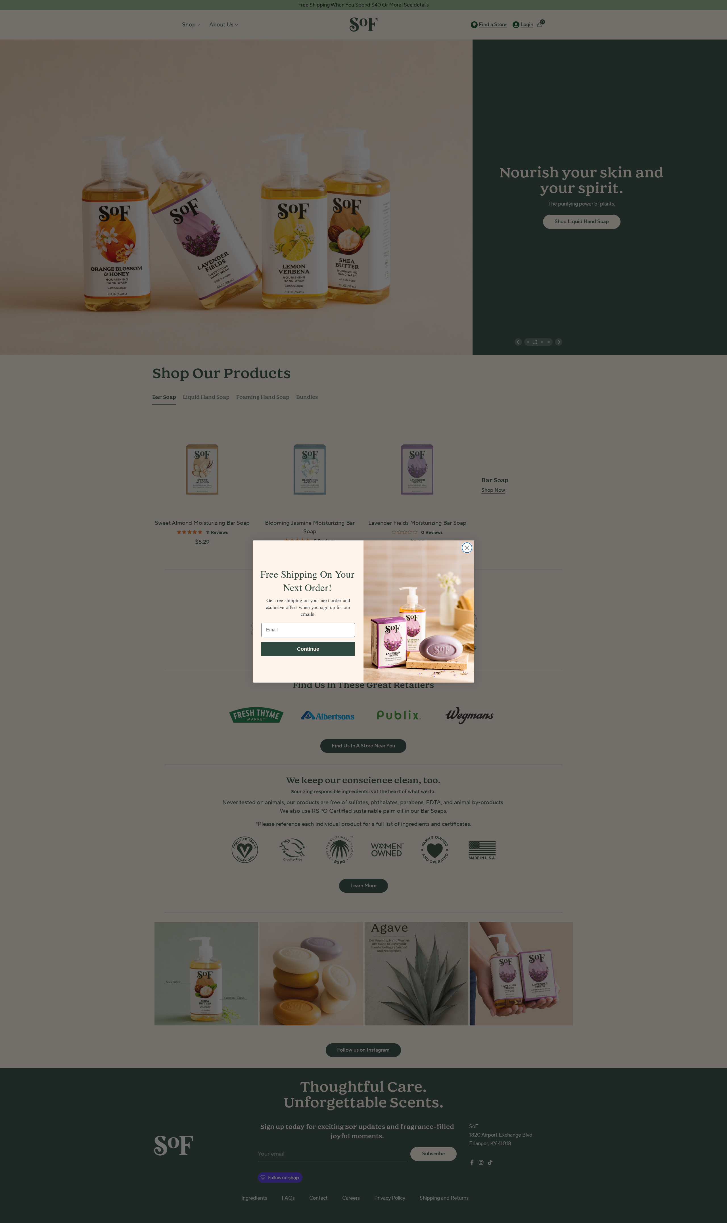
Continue (308, 649)
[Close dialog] (467, 548)
